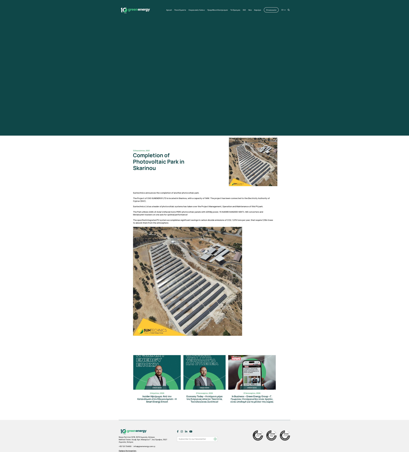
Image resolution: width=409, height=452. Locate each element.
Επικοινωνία (271, 10)
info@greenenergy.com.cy (144, 446)
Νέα (250, 10)
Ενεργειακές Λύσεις (197, 10)
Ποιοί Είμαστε (180, 10)
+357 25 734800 (125, 446)
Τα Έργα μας (235, 10)
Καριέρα (257, 10)
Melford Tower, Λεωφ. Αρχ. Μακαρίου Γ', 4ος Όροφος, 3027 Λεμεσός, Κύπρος (143, 440)
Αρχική (169, 10)
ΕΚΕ (244, 10)
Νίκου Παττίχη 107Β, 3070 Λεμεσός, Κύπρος (137, 437)
